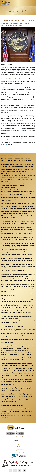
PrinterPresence (20, 452)
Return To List (5, 149)
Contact (18, 444)
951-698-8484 (18, 442)
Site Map (18, 450)
